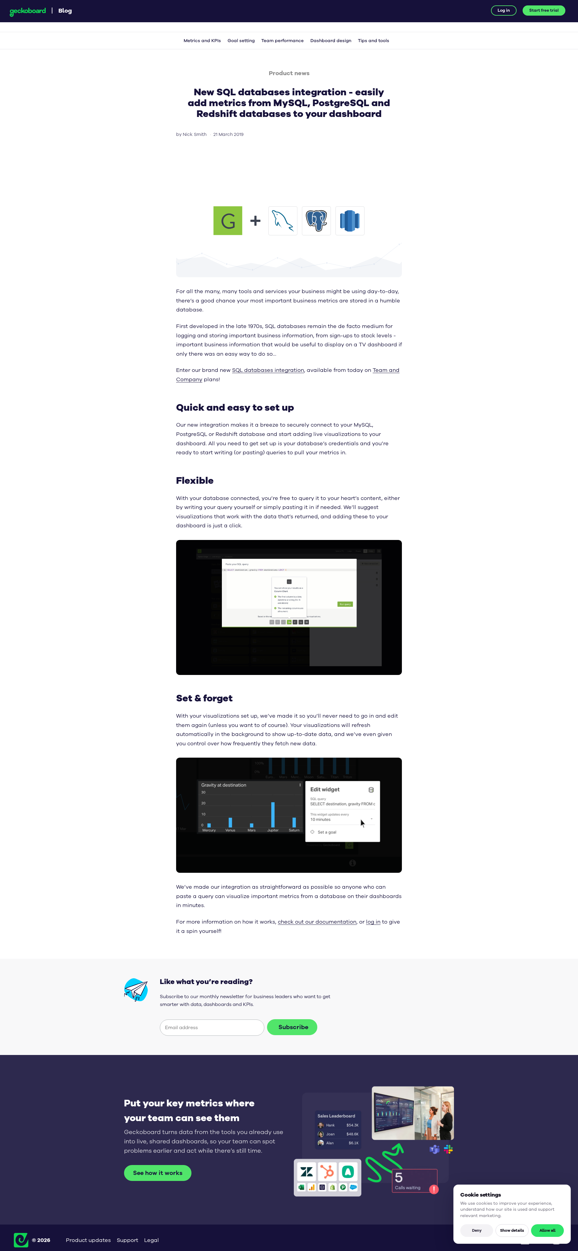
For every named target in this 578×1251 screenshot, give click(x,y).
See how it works (157, 1173)
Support (127, 1240)
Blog (65, 10)
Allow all (547, 1230)
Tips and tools (373, 40)
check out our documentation (317, 921)
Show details (512, 1230)
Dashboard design (330, 40)
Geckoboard (28, 12)
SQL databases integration (268, 370)
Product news (289, 73)
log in (373, 921)
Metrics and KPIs (202, 40)
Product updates (88, 1240)
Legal (151, 1240)
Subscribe (293, 1027)
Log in (504, 10)
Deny (477, 1230)
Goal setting (241, 40)
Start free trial (544, 10)
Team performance (282, 40)
